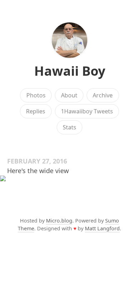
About (69, 95)
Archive (103, 95)
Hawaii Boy (69, 71)
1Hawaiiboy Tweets (87, 111)
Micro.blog (59, 220)
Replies (35, 111)
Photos (36, 95)
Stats (69, 127)
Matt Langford (102, 228)
